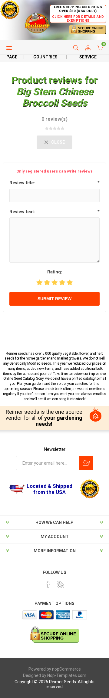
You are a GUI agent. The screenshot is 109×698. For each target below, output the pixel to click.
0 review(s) (54, 119)
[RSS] (61, 584)
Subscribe (86, 463)
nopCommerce (66, 669)
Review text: (22, 211)
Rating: (54, 272)
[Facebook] (48, 584)
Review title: (22, 182)
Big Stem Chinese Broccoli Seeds (54, 97)
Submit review (54, 298)
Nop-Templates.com (66, 675)
